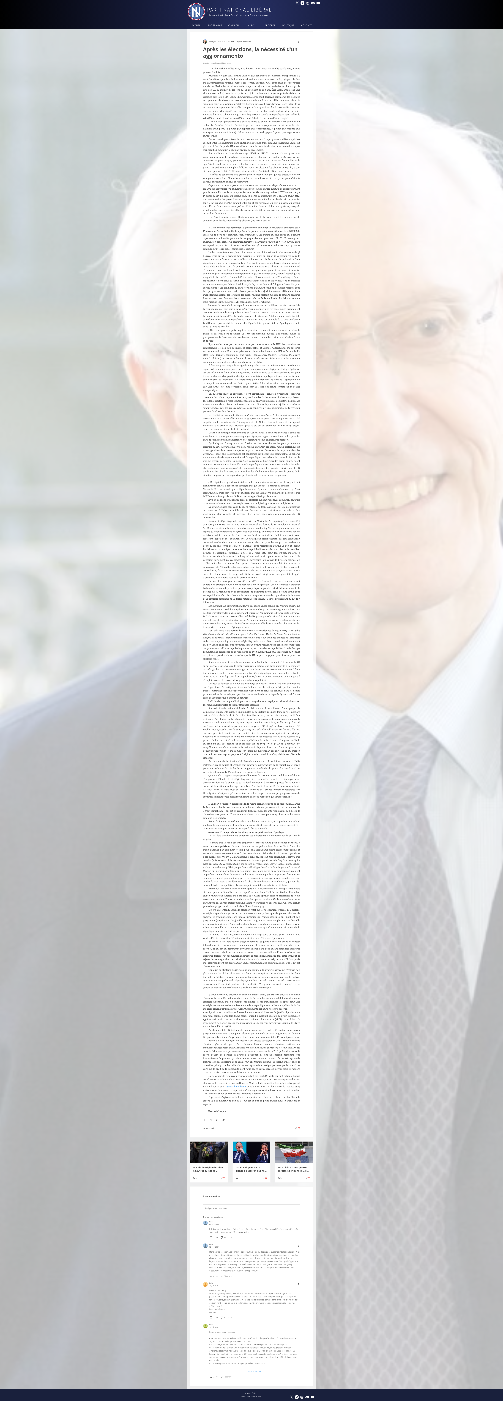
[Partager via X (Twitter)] (210, 1120)
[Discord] (313, 3)
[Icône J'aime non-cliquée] (211, 1237)
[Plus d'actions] (298, 41)
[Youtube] (318, 3)
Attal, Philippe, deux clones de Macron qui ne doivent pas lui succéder (250, 1169)
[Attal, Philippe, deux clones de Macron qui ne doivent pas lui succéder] (251, 1152)
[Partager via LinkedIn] (217, 1120)
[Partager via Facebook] (204, 1120)
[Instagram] (308, 3)
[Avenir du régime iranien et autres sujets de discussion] (209, 1152)
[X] (297, 3)
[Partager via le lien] (223, 1120)
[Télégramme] (302, 3)
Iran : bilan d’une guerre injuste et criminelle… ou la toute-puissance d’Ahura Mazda (293, 1169)
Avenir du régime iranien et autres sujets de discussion (208, 1169)
